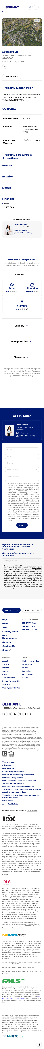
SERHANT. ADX (28, 626)
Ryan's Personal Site (11, 681)
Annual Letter (8, 678)
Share (4, 66)
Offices (5, 668)
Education (26, 671)
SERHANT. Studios (30, 623)
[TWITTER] (20, 714)
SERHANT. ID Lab (29, 630)
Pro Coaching (28, 674)
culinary (19, 326)
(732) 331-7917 (23, 433)
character (19, 357)
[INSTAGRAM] (10, 714)
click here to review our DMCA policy (21, 997)
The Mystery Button (11, 688)
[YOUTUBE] (30, 714)
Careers (5, 671)
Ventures (6, 684)
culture (19, 274)
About (5, 661)
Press (4, 674)
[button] (30, 7)
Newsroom (27, 664)
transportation (19, 341)
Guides (25, 668)
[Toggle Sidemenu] (36, 7)
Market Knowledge (30, 661)
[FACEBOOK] (4, 714)
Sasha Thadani (22, 425)
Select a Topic (13, 469)
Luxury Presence (32, 810)
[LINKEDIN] (15, 714)
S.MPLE (5, 664)
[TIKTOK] (25, 714)
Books (25, 678)
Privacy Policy (26, 518)
